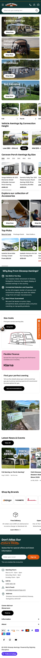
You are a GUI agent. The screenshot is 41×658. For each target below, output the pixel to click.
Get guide (9, 327)
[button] (39, 329)
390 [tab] (18, 158)
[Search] (36, 10)
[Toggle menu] (3, 5)
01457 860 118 (10, 584)
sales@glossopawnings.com (16, 590)
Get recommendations (14, 388)
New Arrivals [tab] (6, 234)
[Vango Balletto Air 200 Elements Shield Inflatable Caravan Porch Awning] (10, 168)
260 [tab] (8, 158)
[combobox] (20, 10)
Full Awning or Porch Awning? (13, 472)
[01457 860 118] (30, 5)
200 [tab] (3, 158)
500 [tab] (29, 158)
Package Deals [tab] (18, 234)
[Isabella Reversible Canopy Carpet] (10, 244)
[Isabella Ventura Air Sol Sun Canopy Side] (28, 244)
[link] (25, 133)
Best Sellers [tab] (30, 234)
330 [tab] (13, 158)
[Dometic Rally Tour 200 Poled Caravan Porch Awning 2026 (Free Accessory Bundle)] (28, 168)
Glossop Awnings (14, 647)
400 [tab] (24, 158)
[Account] (34, 5)
